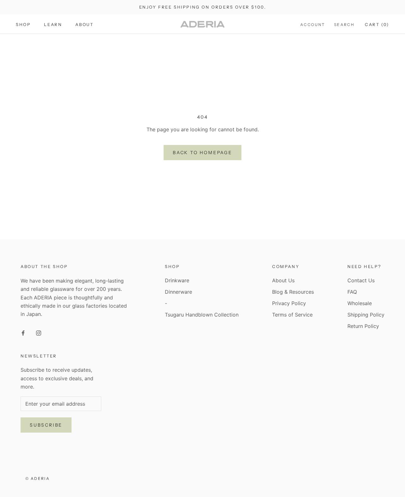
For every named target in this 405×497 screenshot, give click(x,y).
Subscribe (46, 425)
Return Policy (363, 326)
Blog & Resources (293, 292)
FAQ (352, 292)
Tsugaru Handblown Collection (202, 314)
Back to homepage (202, 152)
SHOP (23, 24)
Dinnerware (178, 292)
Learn (53, 24)
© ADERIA (37, 478)
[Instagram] (38, 332)
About (84, 24)
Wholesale (359, 303)
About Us (283, 280)
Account (312, 24)
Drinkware (177, 280)
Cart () (377, 24)
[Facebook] (23, 332)
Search (344, 24)
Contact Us (361, 280)
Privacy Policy (289, 303)
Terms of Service (292, 314)
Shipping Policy (365, 314)
